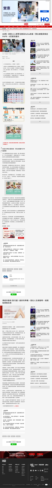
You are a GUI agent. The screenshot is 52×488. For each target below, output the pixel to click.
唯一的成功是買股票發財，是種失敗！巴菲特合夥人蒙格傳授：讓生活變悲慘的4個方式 (13, 260)
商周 (3, 30)
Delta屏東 (9, 270)
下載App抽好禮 (46, 469)
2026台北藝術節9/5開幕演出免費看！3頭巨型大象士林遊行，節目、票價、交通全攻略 (42, 56)
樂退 (9, 436)
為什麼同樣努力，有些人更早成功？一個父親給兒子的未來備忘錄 (13, 417)
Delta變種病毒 (9, 269)
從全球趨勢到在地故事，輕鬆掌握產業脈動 (38, 111)
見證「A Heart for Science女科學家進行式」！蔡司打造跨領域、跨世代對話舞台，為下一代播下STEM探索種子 (39, 89)
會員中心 (23, 473)
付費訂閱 (40, 454)
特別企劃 (10, 467)
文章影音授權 (35, 484)
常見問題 (43, 484)
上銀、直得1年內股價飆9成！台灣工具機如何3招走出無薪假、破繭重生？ (39, 98)
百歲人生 (13, 436)
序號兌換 (23, 475)
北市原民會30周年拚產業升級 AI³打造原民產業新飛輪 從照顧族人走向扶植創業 (39, 355)
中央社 (3, 58)
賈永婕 (4, 270)
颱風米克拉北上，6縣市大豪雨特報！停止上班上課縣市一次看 (13, 257)
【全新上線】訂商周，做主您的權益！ (37, 115)
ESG (26, 26)
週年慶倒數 (47, 24)
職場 (3, 472)
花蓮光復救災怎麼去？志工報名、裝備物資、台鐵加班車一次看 (13, 253)
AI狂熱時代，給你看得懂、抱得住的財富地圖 (39, 113)
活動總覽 (23, 470)
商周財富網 (10, 469)
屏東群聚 (16, 269)
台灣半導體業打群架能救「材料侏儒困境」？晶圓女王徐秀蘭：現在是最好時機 (42, 68)
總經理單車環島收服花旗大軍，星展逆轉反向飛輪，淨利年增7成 (13, 246)
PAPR (21, 269)
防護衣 (4, 269)
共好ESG (3, 473)
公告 (31, 484)
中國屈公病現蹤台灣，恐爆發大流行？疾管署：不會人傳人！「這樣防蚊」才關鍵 (13, 249)
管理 (3, 470)
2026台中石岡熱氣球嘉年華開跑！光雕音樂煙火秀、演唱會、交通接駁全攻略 (43, 62)
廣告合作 (39, 484)
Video (22, 26)
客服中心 (23, 467)
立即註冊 (31, 454)
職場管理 (16, 470)
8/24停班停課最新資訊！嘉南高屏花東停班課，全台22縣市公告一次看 (42, 50)
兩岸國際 (16, 467)
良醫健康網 (10, 470)
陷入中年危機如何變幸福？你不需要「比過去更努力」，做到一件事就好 (13, 424)
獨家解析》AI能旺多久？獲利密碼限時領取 (38, 383)
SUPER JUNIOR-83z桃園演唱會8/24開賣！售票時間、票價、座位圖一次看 (42, 44)
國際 (3, 467)
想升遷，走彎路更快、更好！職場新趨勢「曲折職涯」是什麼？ (13, 420)
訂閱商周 (23, 466)
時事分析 (8, 30)
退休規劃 (18, 436)
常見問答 (23, 469)
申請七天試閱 (17, 472)
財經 (3, 469)
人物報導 (16, 469)
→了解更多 (16, 406)
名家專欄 (10, 466)
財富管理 (4, 436)
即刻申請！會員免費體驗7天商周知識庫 (38, 118)
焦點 (5, 30)
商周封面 (16, 466)
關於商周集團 (28, 484)
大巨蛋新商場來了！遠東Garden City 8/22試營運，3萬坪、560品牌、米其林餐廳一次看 (39, 347)
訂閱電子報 (46, 471)
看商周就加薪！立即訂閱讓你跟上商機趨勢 (38, 108)
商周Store (39, 26)
